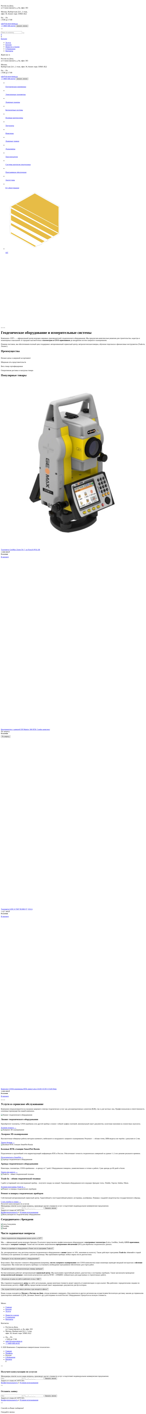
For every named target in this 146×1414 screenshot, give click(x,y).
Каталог (4, 39)
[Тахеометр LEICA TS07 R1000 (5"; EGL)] (73, 822)
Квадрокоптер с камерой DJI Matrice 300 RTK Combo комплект (25, 729)
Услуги (8, 43)
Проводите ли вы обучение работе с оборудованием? (20, 1258)
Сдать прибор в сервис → (11, 1202)
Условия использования (29, 1212)
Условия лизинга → (8, 1128)
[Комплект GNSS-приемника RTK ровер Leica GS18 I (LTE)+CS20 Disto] (73, 1002)
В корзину (5, 557)
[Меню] (2, 28)
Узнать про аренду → (9, 1172)
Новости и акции (12, 1315)
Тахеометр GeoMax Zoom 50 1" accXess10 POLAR (20, 550)
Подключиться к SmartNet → (12, 1157)
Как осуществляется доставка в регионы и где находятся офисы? (25, 1289)
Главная (8, 1307)
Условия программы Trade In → (13, 1187)
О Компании (10, 49)
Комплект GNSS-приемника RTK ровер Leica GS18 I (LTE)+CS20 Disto (29, 1089)
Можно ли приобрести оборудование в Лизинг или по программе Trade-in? (27, 1248)
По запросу (6, 736)
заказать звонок (22, 26)
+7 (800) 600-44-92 (8, 79)
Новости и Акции (12, 47)
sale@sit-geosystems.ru (9, 24)
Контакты (9, 51)
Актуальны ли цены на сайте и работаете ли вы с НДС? (21, 1279)
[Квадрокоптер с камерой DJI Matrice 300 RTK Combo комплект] (73, 643)
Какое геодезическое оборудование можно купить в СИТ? (22, 1238)
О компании (10, 1317)
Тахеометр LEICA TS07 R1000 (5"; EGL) (17, 909)
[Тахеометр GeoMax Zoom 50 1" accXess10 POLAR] (73, 463)
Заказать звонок (50, 1208)
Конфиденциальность (9, 1212)
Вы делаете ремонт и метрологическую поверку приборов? (22, 1269)
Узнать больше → (8, 1142)
